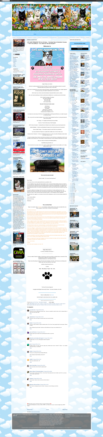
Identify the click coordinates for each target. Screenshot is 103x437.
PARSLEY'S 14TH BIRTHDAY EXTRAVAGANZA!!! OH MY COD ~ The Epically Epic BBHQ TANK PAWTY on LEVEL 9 (74, 57)
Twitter (14, 65)
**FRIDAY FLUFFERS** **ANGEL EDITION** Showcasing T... (75, 137)
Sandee (31, 351)
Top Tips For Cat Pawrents (63, 37)
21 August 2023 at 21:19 (36, 344)
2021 (72, 194)
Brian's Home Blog (33, 365)
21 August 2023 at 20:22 (48, 338)
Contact (34, 37)
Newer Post (29, 409)
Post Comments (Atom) (36, 411)
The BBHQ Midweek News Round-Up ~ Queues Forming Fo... (75, 180)
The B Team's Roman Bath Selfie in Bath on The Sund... (75, 133)
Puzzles (39, 37)
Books (78, 37)
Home (14, 37)
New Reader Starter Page (21, 37)
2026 (72, 92)
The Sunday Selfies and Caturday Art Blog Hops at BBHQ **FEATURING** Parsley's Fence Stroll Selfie (85, 58)
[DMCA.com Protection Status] (16, 54)
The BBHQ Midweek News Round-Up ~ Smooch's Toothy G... (75, 126)
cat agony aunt (45, 303)
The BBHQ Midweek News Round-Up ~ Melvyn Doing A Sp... (75, 142)
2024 (72, 95)
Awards (87, 37)
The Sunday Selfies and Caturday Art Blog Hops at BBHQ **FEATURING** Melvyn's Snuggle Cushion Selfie (85, 83)
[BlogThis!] (50, 302)
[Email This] (49, 302)
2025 (72, 93)
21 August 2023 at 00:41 (39, 309)
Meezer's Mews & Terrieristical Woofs (36, 371)
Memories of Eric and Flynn (35, 384)
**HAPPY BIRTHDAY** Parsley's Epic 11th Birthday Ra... (75, 106)
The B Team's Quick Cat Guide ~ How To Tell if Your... (75, 157)
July (72, 183)
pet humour (49, 304)
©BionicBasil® (32, 303)
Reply (31, 313)
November (74, 99)
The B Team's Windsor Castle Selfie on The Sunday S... (75, 118)
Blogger (80, 427)
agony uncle (37, 303)
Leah (31, 344)
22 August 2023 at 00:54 (41, 365)
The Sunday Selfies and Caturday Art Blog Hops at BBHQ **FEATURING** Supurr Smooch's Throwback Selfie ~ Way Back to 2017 (74, 62)
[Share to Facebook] (52, 302)
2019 (72, 197)
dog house (38, 304)
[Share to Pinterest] (53, 302)
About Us (30, 37)
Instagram (15, 61)
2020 (72, 196)
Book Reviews (45, 37)
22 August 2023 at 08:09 (48, 371)
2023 (72, 96)
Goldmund (72, 427)
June (73, 184)
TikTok (14, 62)
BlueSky (14, 58)
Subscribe (80, 48)
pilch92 (31, 359)
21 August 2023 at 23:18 (37, 359)
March (73, 188)
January (73, 191)
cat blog (50, 303)
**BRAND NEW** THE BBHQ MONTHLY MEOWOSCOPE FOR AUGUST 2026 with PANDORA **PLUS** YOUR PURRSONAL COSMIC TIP (85, 67)
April (72, 187)
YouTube (14, 66)
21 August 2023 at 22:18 (37, 351)
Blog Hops (83, 37)
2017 (72, 200)
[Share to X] (51, 302)
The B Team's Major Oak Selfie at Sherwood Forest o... (75, 150)
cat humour (58, 303)
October (73, 100)
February (73, 190)
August (73, 103)
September (74, 102)
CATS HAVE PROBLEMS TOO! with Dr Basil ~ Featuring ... (75, 114)
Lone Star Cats (32, 309)
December (74, 97)
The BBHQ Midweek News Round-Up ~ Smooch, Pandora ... (75, 161)
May (72, 186)
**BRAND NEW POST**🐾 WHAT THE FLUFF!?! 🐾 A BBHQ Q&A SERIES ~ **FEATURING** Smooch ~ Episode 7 (85, 75)
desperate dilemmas (32, 304)
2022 (72, 193)
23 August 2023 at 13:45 (44, 384)
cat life (61, 303)
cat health (53, 303)
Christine (31, 378)
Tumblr (14, 63)
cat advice (41, 303)
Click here (15, 416)
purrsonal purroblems (55, 304)
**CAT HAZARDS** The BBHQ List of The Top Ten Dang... (75, 176)
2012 (72, 203)
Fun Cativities (72, 37)
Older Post (64, 409)
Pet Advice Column (44, 304)
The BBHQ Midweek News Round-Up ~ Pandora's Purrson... (75, 110)
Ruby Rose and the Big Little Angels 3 (37, 338)
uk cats (60, 304)
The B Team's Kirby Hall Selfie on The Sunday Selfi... (75, 168)
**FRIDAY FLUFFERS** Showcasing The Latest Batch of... (75, 122)
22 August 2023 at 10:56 (37, 378)
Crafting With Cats (53, 37)
